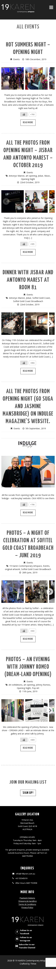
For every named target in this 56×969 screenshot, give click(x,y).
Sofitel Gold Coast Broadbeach (28, 301)
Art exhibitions (15, 684)
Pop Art (35, 688)
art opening (31, 175)
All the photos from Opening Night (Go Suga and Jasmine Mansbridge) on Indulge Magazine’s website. (28, 406)
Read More (28, 122)
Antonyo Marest (16, 175)
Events (16, 59)
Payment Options (27, 898)
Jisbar (40, 175)
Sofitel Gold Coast (41, 297)
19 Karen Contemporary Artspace (25, 565)
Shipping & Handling (27, 901)
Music (47, 175)
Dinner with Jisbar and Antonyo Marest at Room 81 (28, 280)
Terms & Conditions (27, 904)
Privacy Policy (27, 907)
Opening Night (28, 179)
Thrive (33, 963)
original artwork (12, 569)
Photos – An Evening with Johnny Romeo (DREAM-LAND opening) (28, 667)
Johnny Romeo (43, 684)
